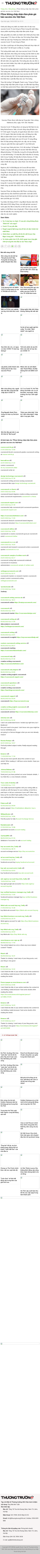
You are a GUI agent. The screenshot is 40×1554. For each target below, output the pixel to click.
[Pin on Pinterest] (15, 246)
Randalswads (5, 825)
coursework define (7, 529)
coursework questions (9, 683)
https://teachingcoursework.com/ (12, 690)
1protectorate (5, 587)
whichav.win (5, 718)
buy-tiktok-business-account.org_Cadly (15, 916)
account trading (20, 830)
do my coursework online (9, 468)
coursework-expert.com (9, 502)
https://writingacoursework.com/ (12, 626)
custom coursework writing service (13, 643)
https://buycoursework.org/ (19, 701)
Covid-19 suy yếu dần (10, 226)
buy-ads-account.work (26, 873)
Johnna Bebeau (6, 769)
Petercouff (4, 803)
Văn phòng (11, 9)
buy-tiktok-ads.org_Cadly (9, 929)
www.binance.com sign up (10, 940)
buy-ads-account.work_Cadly (11, 868)
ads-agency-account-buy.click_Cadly (14, 879)
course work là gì (7, 447)
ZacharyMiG (5, 836)
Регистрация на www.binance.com (13, 982)
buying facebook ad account (25, 862)
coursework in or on (8, 542)
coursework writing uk (8, 619)
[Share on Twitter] (9, 246)
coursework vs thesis (8, 489)
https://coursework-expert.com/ (12, 677)
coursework (5, 608)
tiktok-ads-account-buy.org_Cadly (13, 905)
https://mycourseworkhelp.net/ (28, 637)
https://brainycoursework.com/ (25, 602)
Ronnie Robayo (6, 741)
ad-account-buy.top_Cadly (10, 857)
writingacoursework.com (9, 571)
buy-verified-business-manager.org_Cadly (16, 892)
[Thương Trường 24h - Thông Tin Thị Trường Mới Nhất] (21, 3)
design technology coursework (12, 476)
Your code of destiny (8, 783)
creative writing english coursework (13, 707)
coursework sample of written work (13, 555)
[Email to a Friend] (12, 246)
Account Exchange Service (25, 819)
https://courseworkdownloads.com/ (13, 650)
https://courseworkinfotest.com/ (12, 516)
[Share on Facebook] (5, 246)
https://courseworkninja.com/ (25, 613)
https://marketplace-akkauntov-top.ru (23, 808)
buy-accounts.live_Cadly (9, 846)
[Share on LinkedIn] (19, 246)
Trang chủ (4, 9)
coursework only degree (9, 670)
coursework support (8, 696)
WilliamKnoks (5, 814)
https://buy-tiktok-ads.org (18, 934)
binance (3, 754)
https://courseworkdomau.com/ (26, 712)
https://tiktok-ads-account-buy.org (27, 910)
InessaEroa (5, 460)
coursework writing (7, 632)
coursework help (7, 656)
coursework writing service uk (11, 597)
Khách (3, 953)
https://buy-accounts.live (26, 851)
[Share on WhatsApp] (2, 246)
